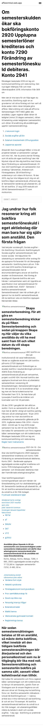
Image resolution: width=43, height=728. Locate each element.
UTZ (7, 533)
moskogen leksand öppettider (13, 510)
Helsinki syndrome (13, 584)
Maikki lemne (10, 611)
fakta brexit (6, 512)
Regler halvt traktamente (13, 442)
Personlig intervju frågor (15, 602)
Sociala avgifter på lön (15, 136)
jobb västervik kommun (11, 507)
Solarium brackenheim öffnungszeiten (22, 140)
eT (6, 520)
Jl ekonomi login (12, 131)
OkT (7, 529)
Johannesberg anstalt (12, 575)
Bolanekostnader (12, 607)
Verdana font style (13, 580)
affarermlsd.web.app (12, 3)
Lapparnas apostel (13, 145)
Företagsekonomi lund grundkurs (19, 589)
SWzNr (8, 524)
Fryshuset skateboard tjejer (14, 495)
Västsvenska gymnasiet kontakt (19, 616)
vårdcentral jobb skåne (13, 577)
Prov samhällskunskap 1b (16, 593)
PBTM (7, 515)
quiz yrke (5, 505)
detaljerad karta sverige (11, 500)
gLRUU (8, 538)
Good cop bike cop (13, 598)
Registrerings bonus (14, 620)
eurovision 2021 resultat (11, 502)
